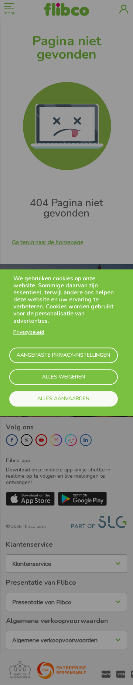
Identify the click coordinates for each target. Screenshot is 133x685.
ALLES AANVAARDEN (63, 398)
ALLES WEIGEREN (63, 377)
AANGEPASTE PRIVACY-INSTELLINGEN (63, 355)
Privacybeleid (28, 332)
